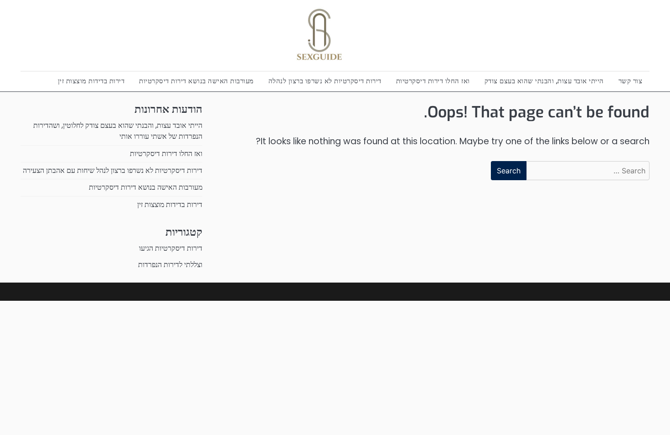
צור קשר (630, 81)
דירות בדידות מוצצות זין (91, 81)
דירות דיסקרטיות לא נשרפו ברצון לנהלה (324, 81)
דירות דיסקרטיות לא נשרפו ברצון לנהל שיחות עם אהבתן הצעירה (112, 170)
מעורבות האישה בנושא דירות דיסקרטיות (196, 81)
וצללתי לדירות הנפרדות (170, 264)
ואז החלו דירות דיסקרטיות (433, 81)
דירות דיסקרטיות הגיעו (170, 248)
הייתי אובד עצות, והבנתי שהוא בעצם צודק (544, 81)
